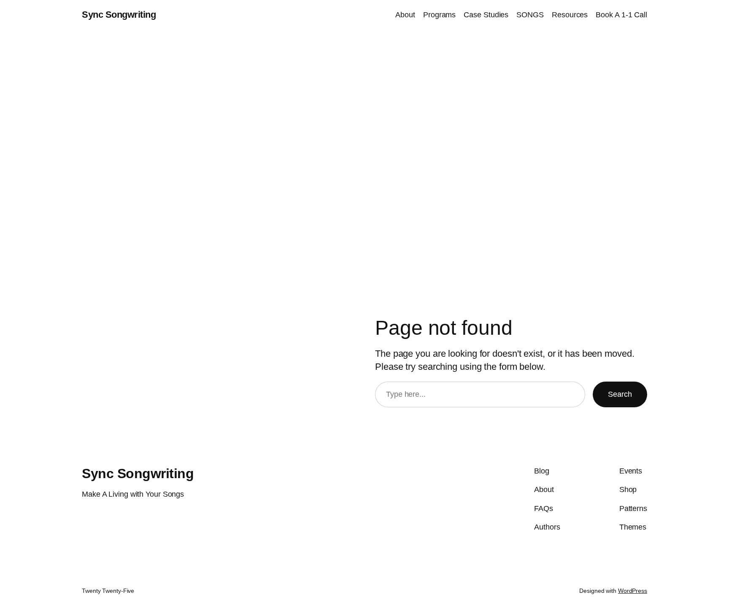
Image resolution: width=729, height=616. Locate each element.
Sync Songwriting (119, 14)
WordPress (632, 590)
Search (620, 394)
